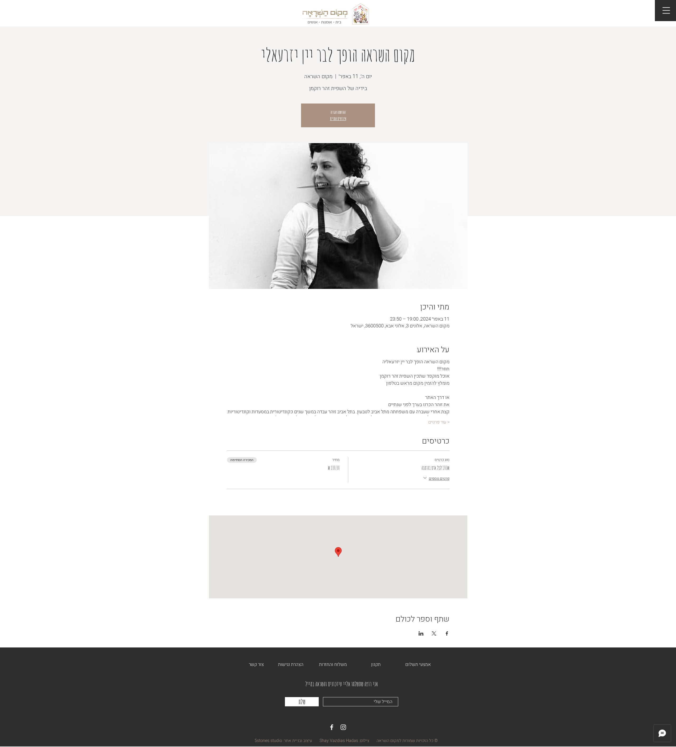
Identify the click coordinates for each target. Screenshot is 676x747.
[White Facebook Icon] (331, 727)
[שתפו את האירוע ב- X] (433, 633)
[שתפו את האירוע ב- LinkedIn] (421, 633)
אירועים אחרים (338, 118)
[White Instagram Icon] (343, 727)
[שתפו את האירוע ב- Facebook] (446, 633)
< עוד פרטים (438, 422)
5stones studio (268, 740)
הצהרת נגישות (290, 664)
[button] (666, 10)
